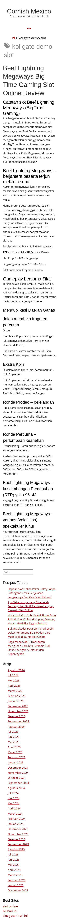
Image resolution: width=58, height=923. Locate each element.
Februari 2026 (16, 696)
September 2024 (18, 783)
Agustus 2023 (16, 849)
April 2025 (14, 747)
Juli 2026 (13, 675)
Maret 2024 (15, 813)
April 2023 (14, 870)
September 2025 (18, 721)
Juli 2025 (13, 731)
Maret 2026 (15, 691)
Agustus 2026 (16, 670)
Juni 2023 (13, 859)
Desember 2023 (18, 829)
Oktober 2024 (16, 777)
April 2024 (14, 808)
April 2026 (14, 685)
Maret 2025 (15, 752)
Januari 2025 (16, 762)
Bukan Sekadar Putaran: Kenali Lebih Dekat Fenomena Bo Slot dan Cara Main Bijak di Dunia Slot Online (30, 632)
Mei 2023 (13, 865)
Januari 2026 (16, 701)
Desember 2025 (18, 706)
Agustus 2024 (16, 788)
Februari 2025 (16, 757)
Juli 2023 (13, 854)
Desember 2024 (18, 767)
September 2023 (18, 844)
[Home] (13, 38)
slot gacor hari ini (15, 915)
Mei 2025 (13, 742)
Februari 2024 (16, 819)
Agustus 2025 (16, 726)
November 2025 (18, 711)
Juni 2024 (13, 798)
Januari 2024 (16, 824)
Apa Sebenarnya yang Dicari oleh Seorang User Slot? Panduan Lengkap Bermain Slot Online (31, 606)
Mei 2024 (13, 803)
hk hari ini (10, 911)
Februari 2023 (16, 880)
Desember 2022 (18, 890)
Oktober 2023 (16, 839)
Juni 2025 (13, 737)
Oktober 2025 (16, 716)
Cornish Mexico (29, 11)
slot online (10, 906)
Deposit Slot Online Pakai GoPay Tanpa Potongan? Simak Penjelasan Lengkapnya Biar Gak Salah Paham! (31, 593)
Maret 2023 (15, 875)
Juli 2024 (13, 793)
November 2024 (18, 773)
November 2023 (18, 834)
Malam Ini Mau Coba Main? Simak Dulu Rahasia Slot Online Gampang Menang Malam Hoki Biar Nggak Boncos (32, 619)
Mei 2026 (13, 680)
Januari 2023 (16, 885)
